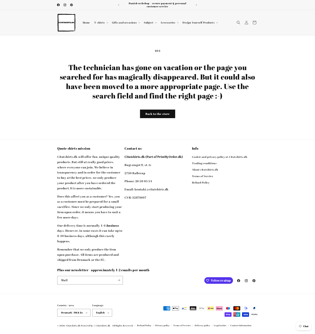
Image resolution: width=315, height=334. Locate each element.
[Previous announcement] (119, 4)
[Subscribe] (119, 280)
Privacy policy (162, 325)
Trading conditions (204, 163)
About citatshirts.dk (205, 169)
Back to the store (157, 114)
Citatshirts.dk (73, 325)
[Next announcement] (196, 4)
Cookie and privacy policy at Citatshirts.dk (220, 157)
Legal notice (220, 325)
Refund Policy (201, 182)
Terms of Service (202, 176)
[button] (101, 22)
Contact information (240, 325)
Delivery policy (202, 325)
